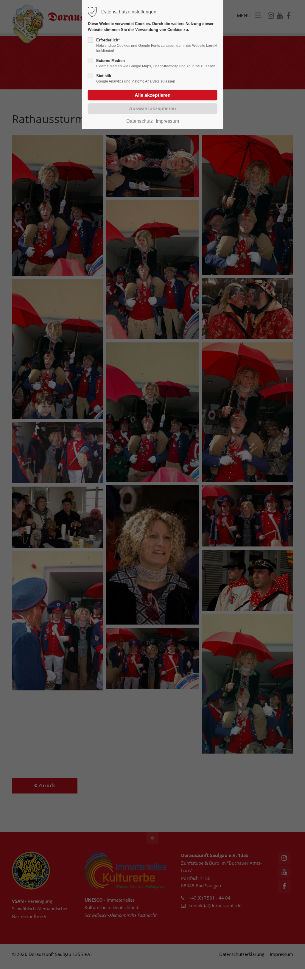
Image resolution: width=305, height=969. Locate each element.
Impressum (167, 121)
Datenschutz (139, 121)
